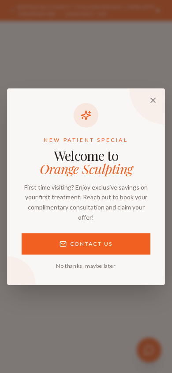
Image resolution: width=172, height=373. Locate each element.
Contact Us (91, 243)
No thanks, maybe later (86, 266)
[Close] (153, 100)
